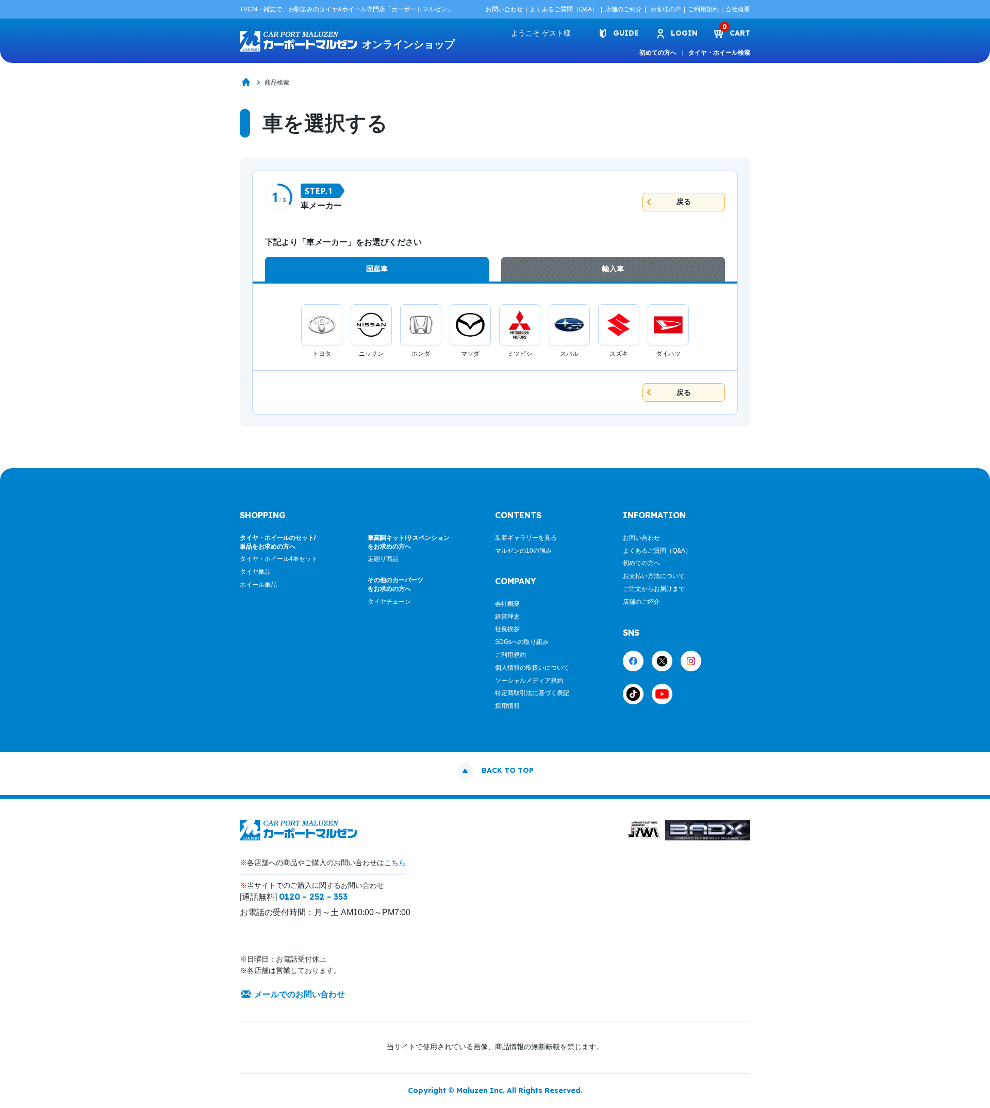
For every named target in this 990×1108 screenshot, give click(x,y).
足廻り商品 (383, 559)
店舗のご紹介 (623, 9)
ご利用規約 (703, 9)
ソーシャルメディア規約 (529, 680)
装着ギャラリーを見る (526, 537)
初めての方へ (657, 52)
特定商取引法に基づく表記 (532, 693)
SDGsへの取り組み (522, 642)
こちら (395, 862)
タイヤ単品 (255, 571)
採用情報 (507, 705)
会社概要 (737, 9)
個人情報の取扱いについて (532, 667)
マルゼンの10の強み (523, 550)
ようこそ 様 (541, 33)
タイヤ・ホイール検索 (719, 52)
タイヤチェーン (389, 601)
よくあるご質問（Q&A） (564, 9)
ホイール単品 (258, 584)
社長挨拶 (507, 629)
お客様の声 (665, 9)
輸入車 (613, 268)
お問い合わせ (504, 9)
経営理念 (507, 616)
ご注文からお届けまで (654, 588)
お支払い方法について (654, 576)
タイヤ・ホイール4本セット (279, 559)
